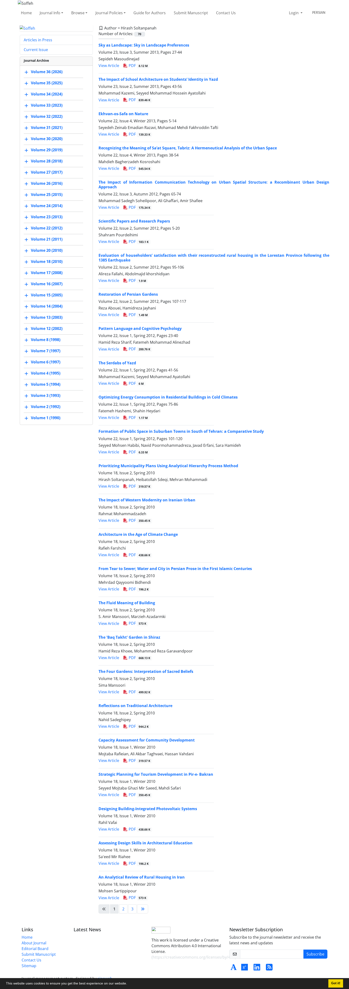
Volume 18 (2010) (46, 261)
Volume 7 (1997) (45, 351)
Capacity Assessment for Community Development (147, 740)
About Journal (34, 943)
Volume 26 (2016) (46, 183)
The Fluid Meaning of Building (127, 602)
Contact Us (226, 12)
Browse (78, 12)
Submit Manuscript (191, 12)
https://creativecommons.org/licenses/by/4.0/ (194, 957)
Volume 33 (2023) (46, 105)
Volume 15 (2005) (46, 295)
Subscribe (315, 954)
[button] (128, 984)
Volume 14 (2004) (46, 306)
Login (294, 12)
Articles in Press (38, 40)
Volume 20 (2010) (46, 250)
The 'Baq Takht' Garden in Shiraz (129, 637)
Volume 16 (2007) (46, 284)
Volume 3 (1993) (45, 395)
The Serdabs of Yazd (117, 363)
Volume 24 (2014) (46, 206)
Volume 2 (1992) (45, 406)
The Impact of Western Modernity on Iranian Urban (147, 500)
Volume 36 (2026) (46, 72)
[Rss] (269, 968)
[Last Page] (142, 908)
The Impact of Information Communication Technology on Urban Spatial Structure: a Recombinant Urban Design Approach (214, 184)
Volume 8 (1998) (45, 339)
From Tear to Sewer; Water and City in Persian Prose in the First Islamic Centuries (175, 568)
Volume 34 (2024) (46, 94)
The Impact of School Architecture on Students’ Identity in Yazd (158, 79)
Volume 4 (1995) (45, 373)
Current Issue (36, 49)
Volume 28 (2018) (46, 161)
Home (26, 12)
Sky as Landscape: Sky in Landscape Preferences (144, 45)
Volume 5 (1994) (45, 384)
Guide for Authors (149, 12)
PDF (138, 65)
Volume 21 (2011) (46, 239)
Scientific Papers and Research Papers (134, 221)
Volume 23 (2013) (46, 217)
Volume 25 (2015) (46, 194)
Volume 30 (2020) (46, 139)
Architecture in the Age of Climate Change (138, 534)
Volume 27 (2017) (46, 172)
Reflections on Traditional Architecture (135, 705)
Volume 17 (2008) (46, 273)
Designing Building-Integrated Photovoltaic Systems (148, 808)
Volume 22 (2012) (46, 228)
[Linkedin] (257, 968)
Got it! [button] (335, 983)
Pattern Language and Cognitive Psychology (140, 328)
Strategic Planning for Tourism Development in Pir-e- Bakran (156, 774)
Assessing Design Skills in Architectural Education (146, 843)
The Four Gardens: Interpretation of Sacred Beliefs (146, 671)
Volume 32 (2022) (46, 116)
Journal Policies (109, 12)
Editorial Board (35, 948)
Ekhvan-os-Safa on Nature (123, 113)
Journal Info (50, 12)
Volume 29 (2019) (46, 150)
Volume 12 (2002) (46, 328)
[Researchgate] (244, 968)
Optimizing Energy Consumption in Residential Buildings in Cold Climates (168, 397)
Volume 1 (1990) (45, 418)
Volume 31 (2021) (46, 127)
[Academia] (233, 968)
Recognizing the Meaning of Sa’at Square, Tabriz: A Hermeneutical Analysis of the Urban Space (188, 148)
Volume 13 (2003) (46, 317)
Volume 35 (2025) (46, 83)
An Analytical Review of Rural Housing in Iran (142, 877)
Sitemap (29, 965)
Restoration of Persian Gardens (128, 294)
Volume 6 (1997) (45, 362)
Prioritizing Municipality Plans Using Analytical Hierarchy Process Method (168, 465)
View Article (109, 65)
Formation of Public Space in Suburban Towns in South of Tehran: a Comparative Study (181, 431)
